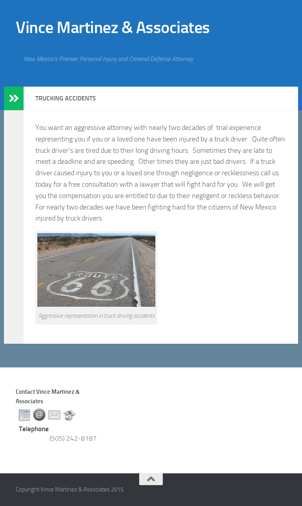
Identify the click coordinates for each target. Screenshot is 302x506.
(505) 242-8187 (73, 438)
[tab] (24, 415)
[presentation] (24, 415)
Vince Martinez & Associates (113, 27)
